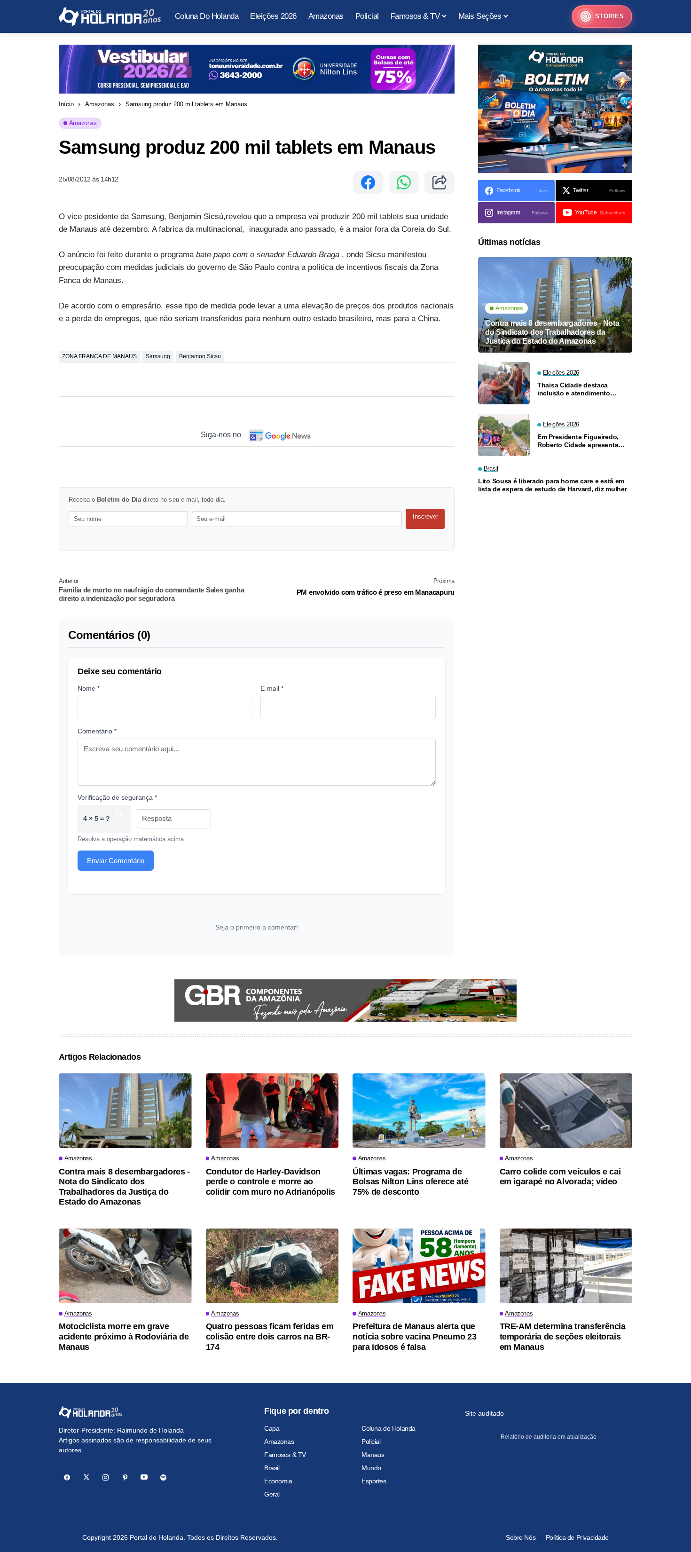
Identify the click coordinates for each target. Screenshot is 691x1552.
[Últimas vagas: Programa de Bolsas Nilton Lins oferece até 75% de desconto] (419, 1110)
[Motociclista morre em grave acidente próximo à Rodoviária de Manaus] (125, 1266)
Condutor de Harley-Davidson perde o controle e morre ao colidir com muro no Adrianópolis (270, 1182)
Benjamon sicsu (200, 356)
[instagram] (105, 1477)
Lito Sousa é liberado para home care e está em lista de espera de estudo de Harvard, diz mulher (552, 485)
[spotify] (163, 1477)
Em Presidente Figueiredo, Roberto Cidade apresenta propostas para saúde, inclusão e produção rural (578, 441)
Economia (278, 1481)
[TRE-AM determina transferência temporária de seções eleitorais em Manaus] (566, 1266)
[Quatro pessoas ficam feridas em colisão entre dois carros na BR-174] (272, 1266)
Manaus (372, 1454)
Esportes (373, 1481)
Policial (371, 1441)
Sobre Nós (520, 1537)
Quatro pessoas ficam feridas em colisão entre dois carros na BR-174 (270, 1336)
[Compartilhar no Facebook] (368, 182)
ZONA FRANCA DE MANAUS (99, 356)
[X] (86, 1477)
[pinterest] (125, 1477)
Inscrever (425, 516)
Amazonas (99, 104)
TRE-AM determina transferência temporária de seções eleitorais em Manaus (563, 1336)
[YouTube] (144, 1477)
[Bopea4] (110, 16)
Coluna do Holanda (388, 1428)
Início (66, 104)
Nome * (89, 688)
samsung (158, 356)
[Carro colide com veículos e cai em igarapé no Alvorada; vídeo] (566, 1110)
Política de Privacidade (577, 1537)
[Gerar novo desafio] (119, 819)
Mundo (371, 1468)
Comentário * (97, 731)
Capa (271, 1428)
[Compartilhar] (439, 182)
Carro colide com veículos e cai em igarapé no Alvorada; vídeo (560, 1177)
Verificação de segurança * (117, 797)
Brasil (271, 1468)
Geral (272, 1494)
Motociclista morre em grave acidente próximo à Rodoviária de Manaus (123, 1336)
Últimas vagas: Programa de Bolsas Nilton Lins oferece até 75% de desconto (410, 1182)
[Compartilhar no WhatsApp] (404, 182)
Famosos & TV (285, 1454)
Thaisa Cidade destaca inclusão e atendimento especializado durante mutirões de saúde (573, 389)
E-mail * (271, 688)
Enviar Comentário (115, 861)
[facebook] (67, 1477)
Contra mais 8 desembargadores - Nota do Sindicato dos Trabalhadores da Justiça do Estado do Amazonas (552, 332)
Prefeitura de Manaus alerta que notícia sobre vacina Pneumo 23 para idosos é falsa (414, 1336)
